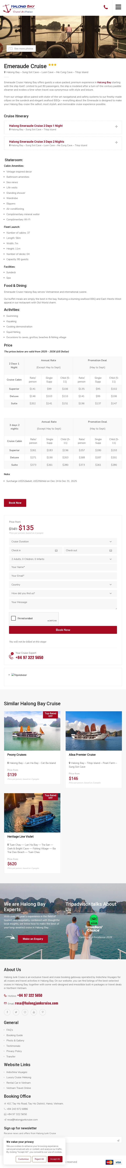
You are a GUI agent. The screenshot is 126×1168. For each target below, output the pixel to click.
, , (27, 559)
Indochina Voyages (16, 1072)
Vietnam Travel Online (18, 1088)
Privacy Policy (14, 1051)
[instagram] (25, 1012)
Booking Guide (14, 1035)
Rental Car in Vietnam (18, 1082)
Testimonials (13, 1046)
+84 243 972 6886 (17, 1109)
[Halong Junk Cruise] (18, 8)
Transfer (10, 1056)
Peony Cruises (16, 754)
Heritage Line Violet (20, 836)
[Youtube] (34, 1012)
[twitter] (16, 1012)
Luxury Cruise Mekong (18, 1077)
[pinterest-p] (42, 1012)
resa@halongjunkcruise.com (36, 1002)
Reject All (39, 1159)
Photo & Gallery (15, 1040)
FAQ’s (9, 1030)
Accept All (55, 1159)
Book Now (15, 502)
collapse (63, 127)
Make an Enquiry (33, 938)
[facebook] (7, 1012)
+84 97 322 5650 (29, 995)
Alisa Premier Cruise (82, 754)
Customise (23, 1159)
